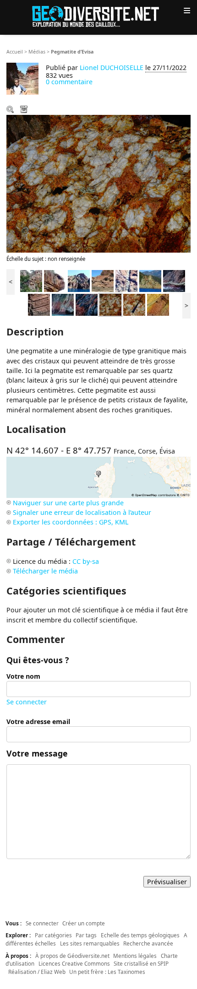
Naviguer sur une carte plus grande (68, 502)
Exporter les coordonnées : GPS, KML (70, 522)
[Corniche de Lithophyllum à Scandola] (174, 280)
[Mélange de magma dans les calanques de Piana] (86, 304)
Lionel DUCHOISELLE (111, 67)
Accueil (14, 52)
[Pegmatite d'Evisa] (110, 304)
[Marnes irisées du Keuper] (158, 304)
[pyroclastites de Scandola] (103, 280)
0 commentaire (69, 81)
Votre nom (23, 676)
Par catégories (53, 935)
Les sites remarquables (90, 943)
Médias (36, 52)
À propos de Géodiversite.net (72, 955)
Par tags (86, 935)
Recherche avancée (148, 943)
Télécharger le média (24, 110)
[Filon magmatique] (150, 280)
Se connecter (26, 701)
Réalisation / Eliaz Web (37, 971)
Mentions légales (135, 955)
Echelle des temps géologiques (140, 935)
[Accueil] (98, 15)
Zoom (11, 110)
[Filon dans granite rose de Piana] (63, 304)
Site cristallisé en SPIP (141, 963)
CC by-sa (85, 561)
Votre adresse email (38, 721)
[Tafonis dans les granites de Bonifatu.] (31, 280)
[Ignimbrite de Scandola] (79, 280)
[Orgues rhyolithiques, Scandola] (39, 304)
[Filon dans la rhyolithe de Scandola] (126, 280)
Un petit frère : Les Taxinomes (107, 971)
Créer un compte (83, 923)
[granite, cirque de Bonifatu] (55, 280)
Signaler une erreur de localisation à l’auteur (82, 512)
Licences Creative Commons (74, 963)
